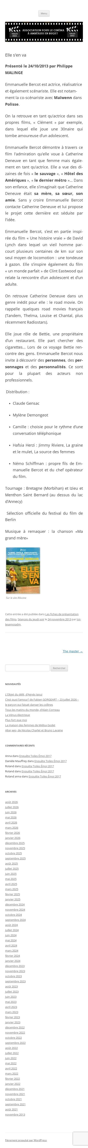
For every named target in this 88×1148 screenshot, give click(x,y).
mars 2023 (11, 1012)
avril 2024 (11, 945)
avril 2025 (11, 884)
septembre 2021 (15, 1104)
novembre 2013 (15, 1114)
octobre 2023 (13, 976)
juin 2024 (10, 935)
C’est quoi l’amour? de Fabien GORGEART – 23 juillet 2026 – (42, 699)
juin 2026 (10, 812)
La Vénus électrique (17, 715)
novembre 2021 (15, 1094)
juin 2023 (10, 997)
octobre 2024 (13, 915)
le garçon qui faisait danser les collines (29, 705)
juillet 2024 (12, 930)
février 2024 (12, 956)
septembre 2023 (15, 981)
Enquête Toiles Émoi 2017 (35, 756)
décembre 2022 (15, 1027)
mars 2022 (11, 1073)
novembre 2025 (15, 848)
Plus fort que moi (16, 720)
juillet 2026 (12, 807)
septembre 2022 (15, 1043)
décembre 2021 (15, 1089)
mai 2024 (10, 940)
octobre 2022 (13, 1038)
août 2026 (11, 802)
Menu (44, 13)
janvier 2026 (12, 838)
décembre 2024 (15, 904)
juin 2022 (10, 1058)
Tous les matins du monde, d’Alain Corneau (32, 710)
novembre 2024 (15, 909)
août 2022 (11, 1048)
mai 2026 (10, 817)
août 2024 (11, 925)
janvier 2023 (12, 1022)
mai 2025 (10, 879)
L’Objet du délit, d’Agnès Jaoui (23, 694)
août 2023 (11, 986)
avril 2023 (11, 1007)
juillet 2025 (12, 868)
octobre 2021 (13, 1099)
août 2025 (11, 863)
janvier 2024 (12, 961)
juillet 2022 (12, 1053)
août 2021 (11, 1109)
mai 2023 (10, 1002)
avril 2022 (11, 1068)
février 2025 (12, 894)
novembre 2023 (15, 971)
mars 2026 (11, 828)
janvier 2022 (12, 1084)
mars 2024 (11, 950)
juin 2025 (10, 874)
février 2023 (12, 1017)
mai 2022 (10, 1063)
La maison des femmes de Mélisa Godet (30, 725)
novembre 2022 (15, 1032)
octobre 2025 (13, 853)
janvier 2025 (12, 899)
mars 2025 (11, 889)
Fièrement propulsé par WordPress (26, 1140)
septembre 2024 (15, 920)
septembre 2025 (15, 858)
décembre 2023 (15, 966)
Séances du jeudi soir (31, 619)
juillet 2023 (12, 991)
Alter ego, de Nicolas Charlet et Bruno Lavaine (34, 730)
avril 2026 (11, 822)
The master (73, 651)
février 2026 (12, 833)
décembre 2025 (15, 843)
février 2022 (12, 1079)
